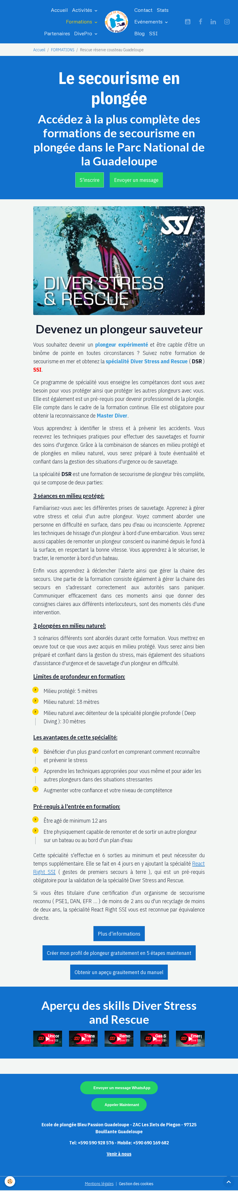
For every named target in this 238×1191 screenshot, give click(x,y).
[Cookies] (10, 1181)
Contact (143, 10)
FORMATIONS (62, 49)
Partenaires (57, 33)
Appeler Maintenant (122, 1105)
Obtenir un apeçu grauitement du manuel (119, 972)
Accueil (59, 10)
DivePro (83, 33)
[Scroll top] (229, 1182)
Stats (163, 10)
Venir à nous (119, 1154)
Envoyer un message (136, 180)
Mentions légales (99, 1183)
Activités (82, 10)
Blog (139, 33)
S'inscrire (89, 180)
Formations (79, 21)
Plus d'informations (119, 933)
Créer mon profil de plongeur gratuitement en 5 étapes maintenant (119, 953)
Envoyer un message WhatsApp (121, 1088)
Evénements (149, 21)
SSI (153, 33)
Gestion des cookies (136, 1183)
